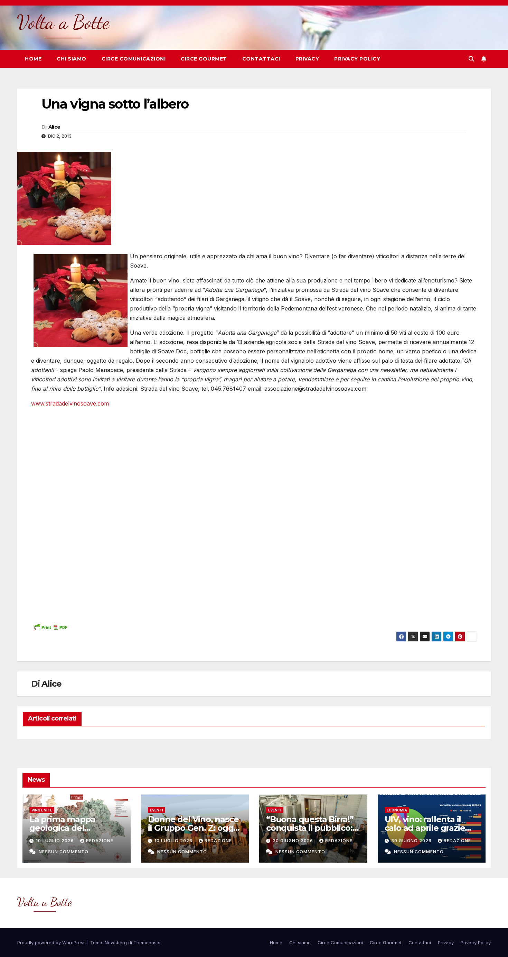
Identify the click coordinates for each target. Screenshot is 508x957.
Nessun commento (63, 851)
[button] (471, 58)
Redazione (99, 840)
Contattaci (261, 59)
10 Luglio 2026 (55, 840)
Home (33, 59)
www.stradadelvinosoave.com (70, 403)
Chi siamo (71, 59)
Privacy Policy (357, 59)
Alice (54, 127)
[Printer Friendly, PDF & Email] (50, 626)
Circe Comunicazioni (134, 59)
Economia (397, 810)
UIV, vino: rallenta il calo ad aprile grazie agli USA (425, 828)
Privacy (307, 59)
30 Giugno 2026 (293, 840)
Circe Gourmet (204, 59)
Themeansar (147, 942)
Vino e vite (41, 810)
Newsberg (116, 942)
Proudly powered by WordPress (52, 942)
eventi (156, 810)
